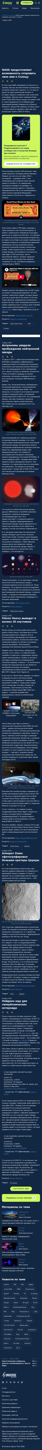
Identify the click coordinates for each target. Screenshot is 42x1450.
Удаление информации (11, 1407)
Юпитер (20, 1329)
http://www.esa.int (22, 603)
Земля (16, 1302)
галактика (7, 1339)
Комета (6, 1307)
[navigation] (36, 3)
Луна (32, 1307)
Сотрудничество (8, 1392)
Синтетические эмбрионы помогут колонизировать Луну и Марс (16, 1254)
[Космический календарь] (17, 2)
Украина (29, 1320)
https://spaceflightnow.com (26, 838)
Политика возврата (10, 1403)
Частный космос (9, 1325)
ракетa (6, 1343)
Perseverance (29, 1289)
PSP (29, 324)
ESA (15, 1284)
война (26, 1334)
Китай (35, 1302)
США (35, 1311)
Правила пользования (11, 1423)
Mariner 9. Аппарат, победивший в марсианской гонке (16, 1238)
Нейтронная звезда (16, 611)
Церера (21, 994)
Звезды (6, 1302)
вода (17, 1334)
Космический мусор (19, 1307)
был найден (23, 1040)
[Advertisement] (21, 46)
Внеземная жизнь (9, 1298)
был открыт (26, 1033)
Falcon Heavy (14, 846)
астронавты (32, 1329)
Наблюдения (24, 1212)
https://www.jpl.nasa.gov (25, 986)
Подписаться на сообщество (21, 164)
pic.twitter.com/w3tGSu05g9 (15, 1088)
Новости (5, 8)
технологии (8, 1348)
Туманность (18, 1320)
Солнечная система (23, 1316)
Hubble (31, 1284)
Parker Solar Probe (16, 324)
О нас (4, 1388)
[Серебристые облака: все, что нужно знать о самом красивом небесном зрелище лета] (9, 1215)
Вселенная (23, 1298)
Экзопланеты (8, 1329)
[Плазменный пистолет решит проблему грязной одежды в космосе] (9, 1262)
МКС (5, 1311)
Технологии (34, 8)
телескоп (27, 1343)
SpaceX (26, 846)
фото (18, 1348)
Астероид (13, 1183)
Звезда (34, 1298)
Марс (13, 1311)
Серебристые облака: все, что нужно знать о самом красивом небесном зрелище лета (20, 1222)
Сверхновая (8, 1316)
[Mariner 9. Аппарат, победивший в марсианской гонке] (9, 1231)
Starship (16, 1293)
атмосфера (7, 1334)
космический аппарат (22, 1339)
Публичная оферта (9, 1411)
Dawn (12, 994)
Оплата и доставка (9, 1400)
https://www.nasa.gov (24, 315)
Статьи (15, 8)
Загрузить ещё (21, 1188)
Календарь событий (10, 1415)
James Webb (8, 1289)
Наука (24, 8)
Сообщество (27, 3)
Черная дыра (24, 1325)
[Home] (7, 3)
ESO (22, 1284)
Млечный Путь (24, 1311)
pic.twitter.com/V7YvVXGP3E (15, 1148)
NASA (19, 1289)
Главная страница (8, 15)
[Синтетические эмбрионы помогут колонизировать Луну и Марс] (9, 1246)
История (25, 1302)
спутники (16, 1343)
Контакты (6, 1396)
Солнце (6, 328)
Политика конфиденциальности (15, 1419)
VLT (25, 1293)
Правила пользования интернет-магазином (19, 1426)
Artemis (6, 1284)
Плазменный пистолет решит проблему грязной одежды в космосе (18, 1269)
